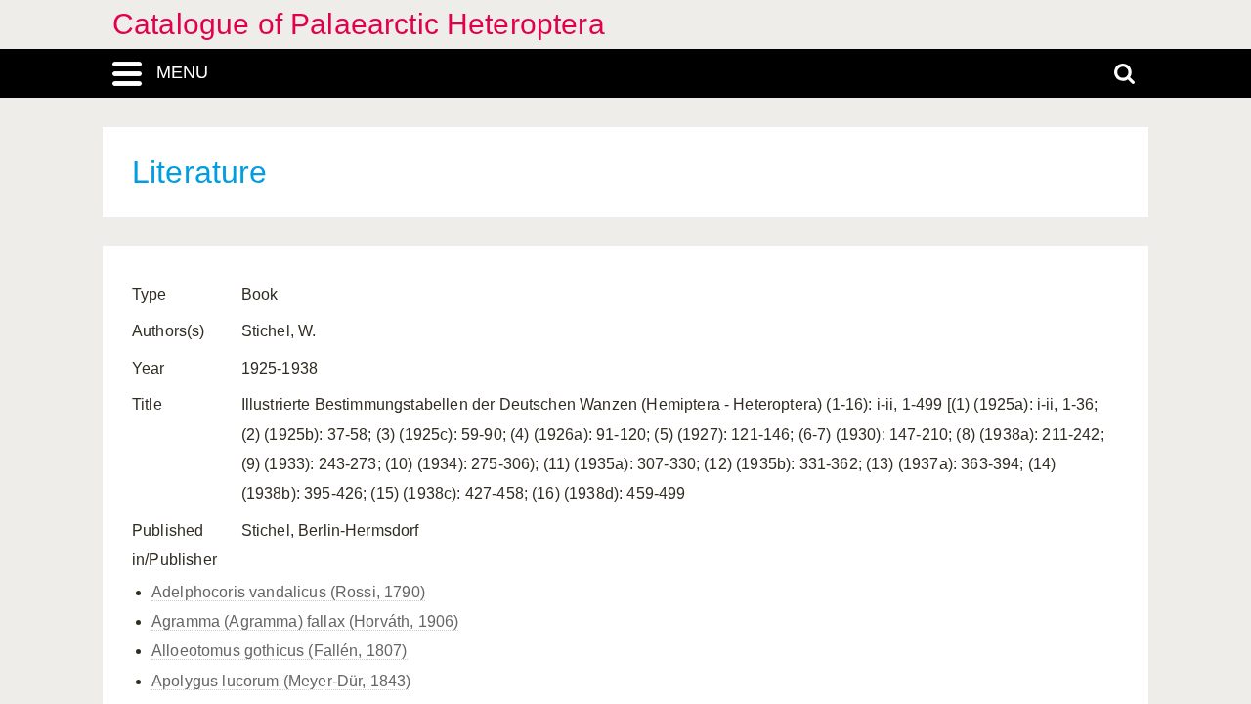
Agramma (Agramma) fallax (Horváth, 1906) (304, 621)
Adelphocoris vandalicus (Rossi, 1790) (288, 592)
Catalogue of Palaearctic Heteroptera (358, 24)
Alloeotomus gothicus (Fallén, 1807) (279, 650)
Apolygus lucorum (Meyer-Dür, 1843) (280, 681)
